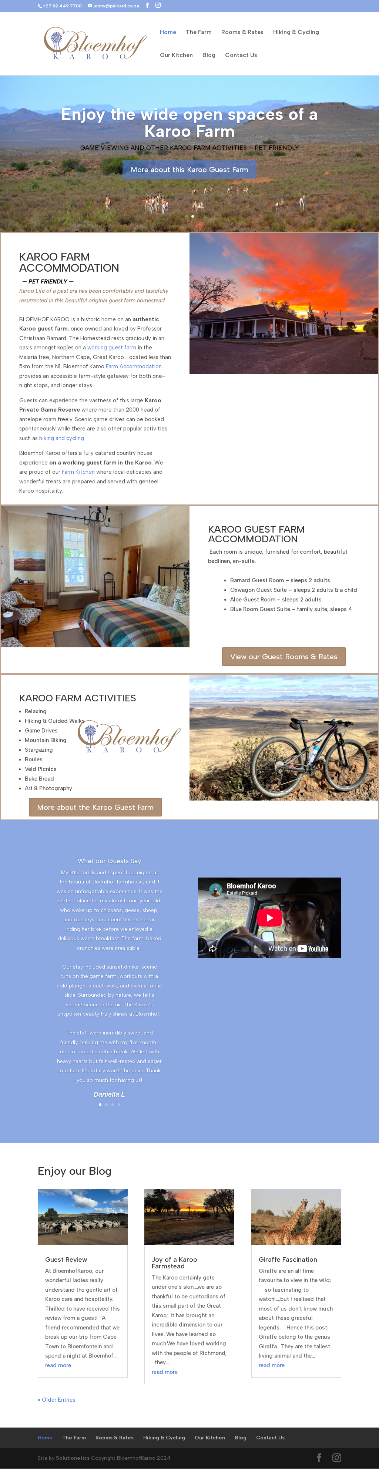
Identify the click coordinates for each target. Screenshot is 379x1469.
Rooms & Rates (242, 33)
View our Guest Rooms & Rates (284, 656)
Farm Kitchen (78, 472)
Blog (208, 55)
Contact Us (241, 55)
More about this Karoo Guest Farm (189, 169)
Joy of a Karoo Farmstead (174, 1262)
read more (58, 1365)
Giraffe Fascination (288, 1259)
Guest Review (66, 1259)
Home (168, 33)
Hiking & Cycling (296, 33)
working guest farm (111, 347)
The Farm (199, 33)
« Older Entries (57, 1399)
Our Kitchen (176, 55)
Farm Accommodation (134, 366)
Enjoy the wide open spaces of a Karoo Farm (189, 122)
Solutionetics (73, 1458)
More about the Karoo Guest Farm (95, 807)
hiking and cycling (61, 438)
